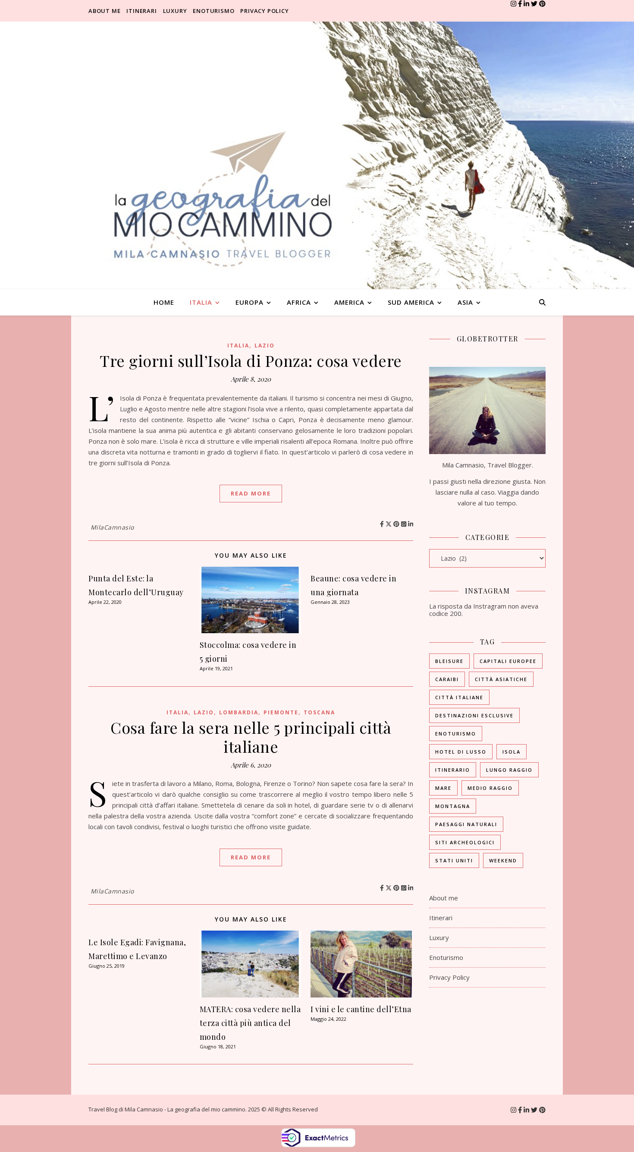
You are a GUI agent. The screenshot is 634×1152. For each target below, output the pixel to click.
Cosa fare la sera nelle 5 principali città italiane (250, 737)
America (349, 302)
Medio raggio (490, 788)
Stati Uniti (454, 860)
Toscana (319, 712)
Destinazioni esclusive (474, 715)
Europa (249, 302)
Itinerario (452, 770)
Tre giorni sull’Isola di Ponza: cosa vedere (251, 360)
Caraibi (447, 679)
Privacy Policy (264, 11)
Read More (251, 493)
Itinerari (141, 11)
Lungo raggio (509, 770)
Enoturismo (213, 11)
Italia (201, 302)
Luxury (175, 11)
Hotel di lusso (460, 751)
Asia (465, 302)
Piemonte (281, 712)
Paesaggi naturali (466, 824)
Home (164, 302)
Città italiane (459, 697)
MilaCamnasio (112, 527)
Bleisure (449, 661)
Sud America (411, 302)
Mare (443, 788)
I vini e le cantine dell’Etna (361, 1009)
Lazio (264, 345)
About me (104, 11)
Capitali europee (508, 661)
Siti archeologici (465, 842)
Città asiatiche (501, 679)
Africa (299, 302)
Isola (511, 751)
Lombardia (238, 712)
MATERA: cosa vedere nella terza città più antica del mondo (250, 1023)
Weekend (503, 860)
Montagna (452, 806)
